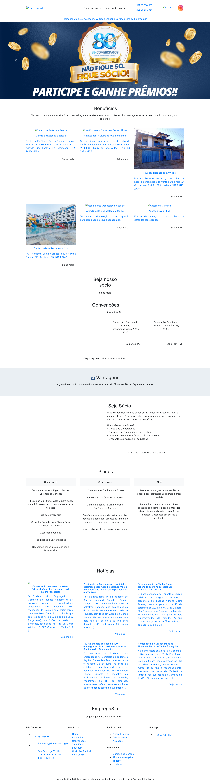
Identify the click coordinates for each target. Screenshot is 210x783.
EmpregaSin (140, 18)
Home (66, 18)
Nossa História (121, 660)
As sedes (118, 667)
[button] (16, 23)
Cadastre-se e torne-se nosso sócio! (145, 378)
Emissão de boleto (115, 8)
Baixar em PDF (134, 270)
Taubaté (117, 687)
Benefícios (75, 18)
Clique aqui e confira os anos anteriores (105, 284)
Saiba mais (105, 219)
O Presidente (120, 663)
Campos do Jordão (123, 680)
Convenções (87, 18)
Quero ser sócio (92, 8)
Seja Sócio (99, 18)
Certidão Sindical (124, 18)
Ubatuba (117, 690)
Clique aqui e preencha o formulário (105, 642)
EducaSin (110, 18)
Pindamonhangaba (123, 683)
